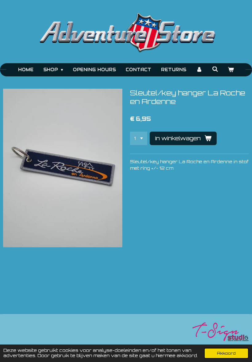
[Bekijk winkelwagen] (231, 69)
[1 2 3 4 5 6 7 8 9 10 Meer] (138, 138)
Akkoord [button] (226, 353)
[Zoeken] (215, 69)
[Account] (199, 69)
